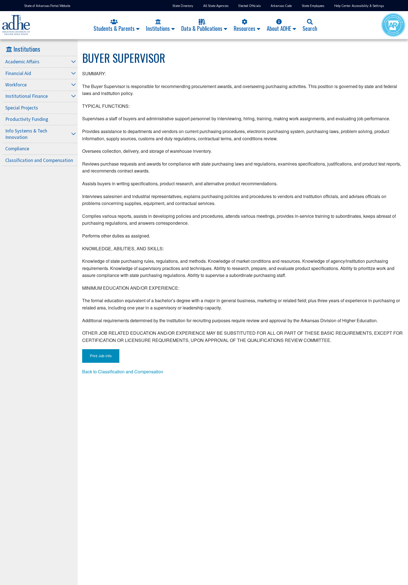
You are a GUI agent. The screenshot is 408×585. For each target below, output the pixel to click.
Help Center (342, 6)
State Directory (182, 6)
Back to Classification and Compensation (122, 371)
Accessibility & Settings (368, 6)
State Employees (313, 6)
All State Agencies (215, 6)
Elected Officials (249, 6)
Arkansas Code (281, 6)
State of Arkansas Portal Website (47, 6)
